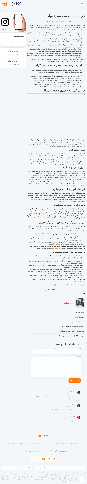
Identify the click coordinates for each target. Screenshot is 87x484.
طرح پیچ (10, 443)
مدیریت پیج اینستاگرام (7, 479)
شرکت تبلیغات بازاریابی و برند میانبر (56, 467)
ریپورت (83, 27)
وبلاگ (14, 443)
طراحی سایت (33, 443)
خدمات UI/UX (40, 443)
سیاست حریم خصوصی (21, 467)
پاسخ (75, 401)
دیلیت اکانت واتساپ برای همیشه (75, 321)
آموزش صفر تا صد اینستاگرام (77, 284)
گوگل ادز (57, 443)
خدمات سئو (67, 443)
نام (79, 348)
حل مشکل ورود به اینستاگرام (45, 217)
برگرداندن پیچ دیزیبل (49, 257)
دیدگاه (78, 356)
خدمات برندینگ (19, 443)
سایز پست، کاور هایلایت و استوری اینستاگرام (72, 331)
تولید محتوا (62, 443)
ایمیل (53, 348)
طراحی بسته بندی (75, 443)
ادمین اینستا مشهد (56, 248)
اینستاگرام (81, 293)
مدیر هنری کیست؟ (79, 317)
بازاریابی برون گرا (79, 312)
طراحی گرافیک (26, 443)
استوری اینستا (37, 80)
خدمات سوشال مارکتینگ (49, 443)
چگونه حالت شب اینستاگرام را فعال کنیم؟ (73, 326)
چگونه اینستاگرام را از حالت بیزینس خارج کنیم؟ (71, 335)
